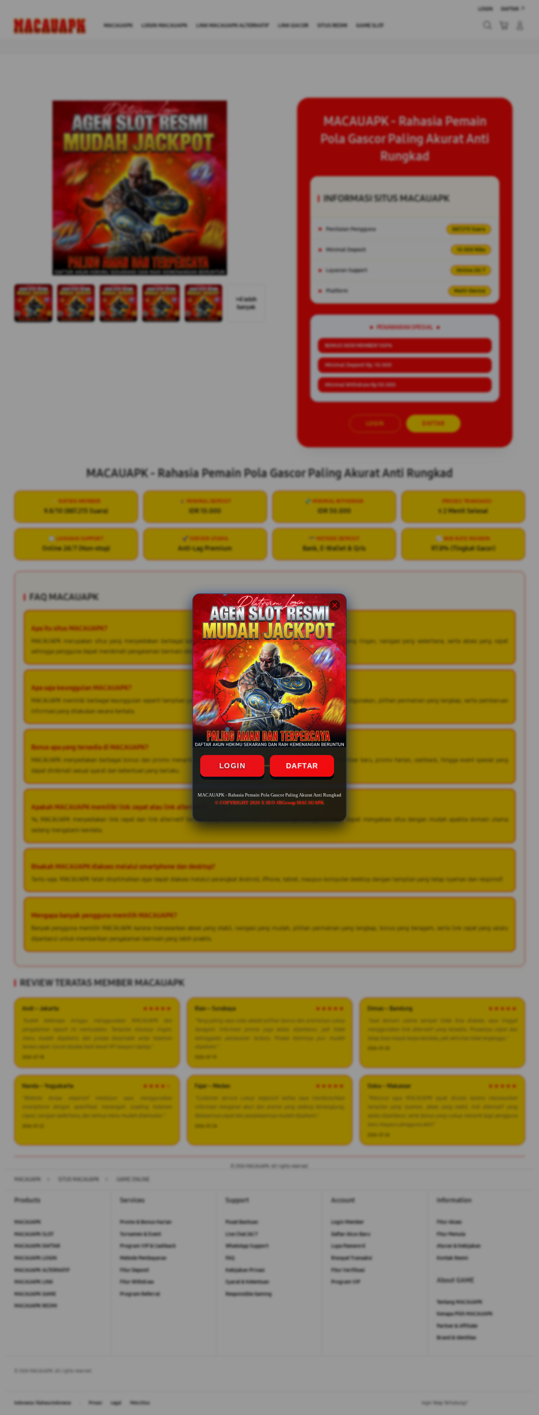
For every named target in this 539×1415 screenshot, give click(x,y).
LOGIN (232, 766)
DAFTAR (302, 766)
